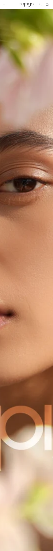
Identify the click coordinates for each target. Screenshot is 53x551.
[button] (6, 4)
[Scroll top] (49, 547)
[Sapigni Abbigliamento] (26, 4)
